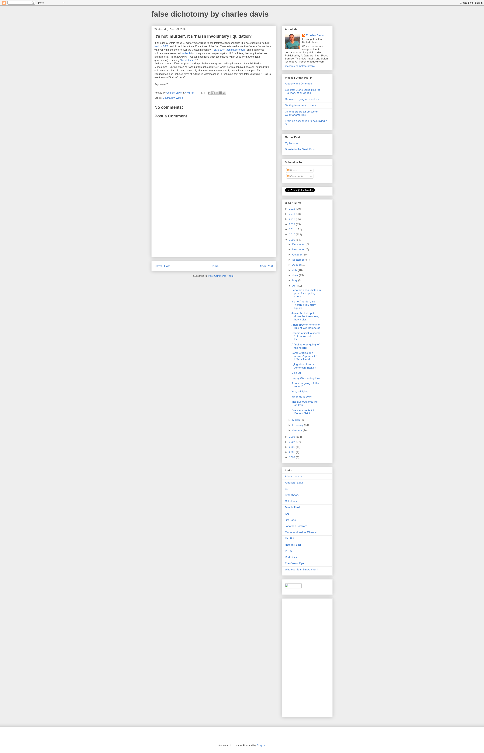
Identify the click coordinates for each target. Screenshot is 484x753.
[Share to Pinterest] (224, 93)
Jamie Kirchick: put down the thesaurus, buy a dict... (305, 316)
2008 (292, 436)
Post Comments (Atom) (221, 275)
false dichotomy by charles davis (210, 14)
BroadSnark (292, 494)
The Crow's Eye (294, 563)
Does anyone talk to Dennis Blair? (303, 412)
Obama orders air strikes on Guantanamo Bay (301, 113)
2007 (292, 441)
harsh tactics (188, 60)
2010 (292, 234)
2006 (292, 446)
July (295, 270)
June (295, 275)
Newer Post (162, 266)
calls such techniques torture (229, 49)
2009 (292, 239)
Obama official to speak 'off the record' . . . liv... (306, 336)
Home (214, 266)
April (295, 285)
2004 (292, 457)
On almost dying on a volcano (302, 99)
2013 (292, 218)
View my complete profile (300, 65)
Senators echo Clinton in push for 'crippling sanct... (306, 293)
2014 (292, 213)
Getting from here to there (300, 105)
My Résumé (292, 143)
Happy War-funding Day (306, 378)
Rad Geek (291, 557)
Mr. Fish (290, 538)
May (295, 280)
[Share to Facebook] (220, 93)
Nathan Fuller (293, 544)
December (299, 244)
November (299, 249)
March (296, 419)
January (297, 430)
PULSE (289, 550)
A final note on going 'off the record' (306, 346)
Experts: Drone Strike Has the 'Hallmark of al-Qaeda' (302, 91)
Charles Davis (315, 35)
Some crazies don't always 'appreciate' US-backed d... (304, 356)
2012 (292, 224)
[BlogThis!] (213, 93)
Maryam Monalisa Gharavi (300, 532)
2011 (292, 229)
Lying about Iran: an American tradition (304, 366)
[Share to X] (217, 93)
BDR (287, 488)
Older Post (266, 266)
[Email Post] (203, 92)
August (296, 264)
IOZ (287, 513)
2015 (292, 208)
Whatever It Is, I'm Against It (301, 569)
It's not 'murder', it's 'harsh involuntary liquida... (304, 304)
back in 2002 (161, 46)
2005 (292, 452)
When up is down (302, 396)
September (299, 259)
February (298, 424)
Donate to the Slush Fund (300, 149)
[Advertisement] (213, 230)
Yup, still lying (300, 391)
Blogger (261, 745)
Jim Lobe (290, 519)
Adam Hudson (293, 476)
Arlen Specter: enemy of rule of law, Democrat (306, 326)
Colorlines (291, 501)
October (297, 254)
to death (186, 53)
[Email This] (210, 93)
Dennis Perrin (293, 507)
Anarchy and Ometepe (298, 83)
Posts (293, 170)
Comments (296, 176)
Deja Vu (296, 372)
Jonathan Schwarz (296, 525)
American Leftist (294, 482)
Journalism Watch (173, 97)
